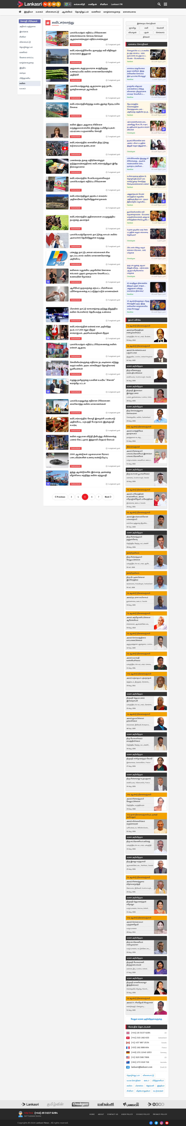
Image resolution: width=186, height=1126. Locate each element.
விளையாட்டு (52, 11)
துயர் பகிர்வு (134, 320)
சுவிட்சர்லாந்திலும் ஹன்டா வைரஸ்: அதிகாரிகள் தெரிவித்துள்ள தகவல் (88, 198)
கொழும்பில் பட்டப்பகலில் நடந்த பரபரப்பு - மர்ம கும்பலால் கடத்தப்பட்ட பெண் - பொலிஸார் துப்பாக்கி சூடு (138, 55)
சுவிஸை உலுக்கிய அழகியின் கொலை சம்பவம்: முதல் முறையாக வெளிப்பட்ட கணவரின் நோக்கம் (90, 273)
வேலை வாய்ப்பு (26, 57)
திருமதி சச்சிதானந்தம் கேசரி (139, 758)
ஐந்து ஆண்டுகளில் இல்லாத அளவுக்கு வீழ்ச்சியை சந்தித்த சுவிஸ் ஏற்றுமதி (90, 474)
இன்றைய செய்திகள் (146, 23)
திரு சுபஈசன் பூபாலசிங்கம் (138, 474)
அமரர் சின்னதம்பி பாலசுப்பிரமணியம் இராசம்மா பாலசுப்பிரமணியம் (139, 453)
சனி (146, 28)
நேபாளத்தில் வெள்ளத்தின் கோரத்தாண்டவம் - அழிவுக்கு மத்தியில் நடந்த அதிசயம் (138, 108)
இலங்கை (23, 31)
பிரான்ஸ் (139, 1086)
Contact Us (112, 1114)
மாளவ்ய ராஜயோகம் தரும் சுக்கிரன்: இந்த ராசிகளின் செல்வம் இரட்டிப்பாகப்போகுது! (136, 72)
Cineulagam (131, 133)
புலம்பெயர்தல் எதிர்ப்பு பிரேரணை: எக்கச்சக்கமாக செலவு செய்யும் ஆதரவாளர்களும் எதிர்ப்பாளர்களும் (89, 36)
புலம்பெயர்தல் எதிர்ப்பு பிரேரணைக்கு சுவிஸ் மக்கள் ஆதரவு (93, 346)
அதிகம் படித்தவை (27, 26)
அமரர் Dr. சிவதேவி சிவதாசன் (139, 1002)
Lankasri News (42, 1123)
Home (92, 1114)
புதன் (146, 32)
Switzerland (75, 45)
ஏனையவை (129, 11)
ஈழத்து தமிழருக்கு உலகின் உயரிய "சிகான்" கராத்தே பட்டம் (92, 382)
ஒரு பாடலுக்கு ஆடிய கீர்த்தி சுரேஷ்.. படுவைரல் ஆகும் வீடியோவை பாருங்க (138, 269)
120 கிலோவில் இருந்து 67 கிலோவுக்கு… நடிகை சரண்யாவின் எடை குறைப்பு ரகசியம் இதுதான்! (138, 162)
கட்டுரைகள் (158, 1091)
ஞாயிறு (132, 28)
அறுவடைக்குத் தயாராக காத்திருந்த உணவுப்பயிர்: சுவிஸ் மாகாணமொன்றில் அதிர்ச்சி (91, 71)
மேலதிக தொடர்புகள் (139, 1027)
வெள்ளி (160, 28)
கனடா (146, 1080)
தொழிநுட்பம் (82, 11)
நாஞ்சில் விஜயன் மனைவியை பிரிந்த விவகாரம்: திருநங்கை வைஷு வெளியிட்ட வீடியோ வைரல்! (136, 90)
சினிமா (104, 4)
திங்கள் (146, 37)
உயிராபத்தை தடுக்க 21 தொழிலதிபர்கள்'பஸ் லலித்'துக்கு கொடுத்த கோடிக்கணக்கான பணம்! (138, 180)
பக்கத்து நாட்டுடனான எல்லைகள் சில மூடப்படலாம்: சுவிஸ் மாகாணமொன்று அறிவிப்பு (90, 255)
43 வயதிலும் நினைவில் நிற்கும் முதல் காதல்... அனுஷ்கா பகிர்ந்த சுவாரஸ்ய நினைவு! (137, 287)
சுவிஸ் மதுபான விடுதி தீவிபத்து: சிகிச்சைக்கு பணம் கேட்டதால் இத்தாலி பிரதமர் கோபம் (93, 438)
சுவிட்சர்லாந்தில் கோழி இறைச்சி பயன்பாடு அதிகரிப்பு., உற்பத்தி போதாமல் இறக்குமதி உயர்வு (92, 422)
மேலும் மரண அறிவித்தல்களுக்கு (146, 1019)
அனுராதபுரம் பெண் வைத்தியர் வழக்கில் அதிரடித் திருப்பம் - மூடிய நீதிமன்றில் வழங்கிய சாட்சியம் (137, 198)
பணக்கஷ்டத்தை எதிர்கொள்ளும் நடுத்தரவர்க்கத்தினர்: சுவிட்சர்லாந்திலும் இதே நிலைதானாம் (94, 163)
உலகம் (39, 11)
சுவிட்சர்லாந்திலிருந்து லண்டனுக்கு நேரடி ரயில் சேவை (95, 106)
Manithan (130, 79)
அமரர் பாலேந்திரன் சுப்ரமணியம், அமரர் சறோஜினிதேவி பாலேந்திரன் (139, 496)
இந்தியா (28, 11)
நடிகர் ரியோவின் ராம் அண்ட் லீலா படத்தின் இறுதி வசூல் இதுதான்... (137, 143)
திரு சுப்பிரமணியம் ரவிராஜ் (138, 841)
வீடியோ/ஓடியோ (143, 1091)
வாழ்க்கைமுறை (111, 11)
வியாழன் (132, 32)
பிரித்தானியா (158, 1080)
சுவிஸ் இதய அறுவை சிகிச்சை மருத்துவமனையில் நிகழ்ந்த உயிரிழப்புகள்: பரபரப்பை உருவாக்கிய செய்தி (92, 128)
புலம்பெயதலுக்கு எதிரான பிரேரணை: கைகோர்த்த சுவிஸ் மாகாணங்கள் (90, 402)
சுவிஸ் (22, 83)
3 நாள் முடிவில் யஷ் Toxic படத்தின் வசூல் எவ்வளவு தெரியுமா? (137, 232)
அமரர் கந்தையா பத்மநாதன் (138, 678)
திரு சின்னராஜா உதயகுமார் (138, 778)
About (101, 1114)
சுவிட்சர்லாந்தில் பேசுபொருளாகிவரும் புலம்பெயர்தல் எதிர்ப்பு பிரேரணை (90, 180)
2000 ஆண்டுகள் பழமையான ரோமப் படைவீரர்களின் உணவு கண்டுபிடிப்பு (89, 456)
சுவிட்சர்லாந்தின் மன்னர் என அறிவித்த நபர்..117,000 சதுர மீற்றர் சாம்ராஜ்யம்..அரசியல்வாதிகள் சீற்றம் (90, 329)
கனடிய (22, 73)
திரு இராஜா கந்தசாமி (135, 861)
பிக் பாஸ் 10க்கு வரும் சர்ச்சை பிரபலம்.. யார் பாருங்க (136, 250)
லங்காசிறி (79, 4)
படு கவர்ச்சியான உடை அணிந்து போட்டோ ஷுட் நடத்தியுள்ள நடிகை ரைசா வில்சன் (138, 126)
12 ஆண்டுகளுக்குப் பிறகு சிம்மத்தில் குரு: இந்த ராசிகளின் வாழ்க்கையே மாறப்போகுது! (138, 305)
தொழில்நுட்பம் (26, 47)
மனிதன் (92, 4)
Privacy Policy (160, 1114)
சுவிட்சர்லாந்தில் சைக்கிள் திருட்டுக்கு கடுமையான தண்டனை (89, 144)
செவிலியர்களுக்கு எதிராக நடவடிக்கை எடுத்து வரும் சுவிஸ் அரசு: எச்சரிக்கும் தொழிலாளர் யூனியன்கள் (94, 365)
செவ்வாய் (160, 32)
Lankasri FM (117, 4)
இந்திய (22, 68)
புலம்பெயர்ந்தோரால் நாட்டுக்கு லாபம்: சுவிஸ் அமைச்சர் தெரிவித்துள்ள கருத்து (93, 236)
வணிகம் (96, 11)
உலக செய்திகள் (134, 1080)
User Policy (127, 1114)
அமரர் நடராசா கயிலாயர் (137, 597)
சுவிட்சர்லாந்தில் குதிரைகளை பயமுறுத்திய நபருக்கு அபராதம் (92, 218)
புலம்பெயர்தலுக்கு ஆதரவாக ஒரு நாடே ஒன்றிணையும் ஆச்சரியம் (91, 88)
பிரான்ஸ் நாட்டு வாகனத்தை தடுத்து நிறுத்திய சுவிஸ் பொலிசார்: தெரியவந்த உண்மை (94, 310)
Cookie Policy (143, 1114)
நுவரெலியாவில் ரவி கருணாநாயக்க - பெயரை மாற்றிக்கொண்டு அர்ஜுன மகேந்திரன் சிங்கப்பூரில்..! (138, 216)
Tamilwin (130, 62)
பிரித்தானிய (24, 78)
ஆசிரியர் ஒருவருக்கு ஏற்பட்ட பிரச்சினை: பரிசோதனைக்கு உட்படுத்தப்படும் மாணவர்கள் (94, 290)
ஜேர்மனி (150, 1086)
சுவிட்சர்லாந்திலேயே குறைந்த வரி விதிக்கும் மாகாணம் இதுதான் (93, 52)
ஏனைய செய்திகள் (138, 44)
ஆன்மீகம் (67, 11)
